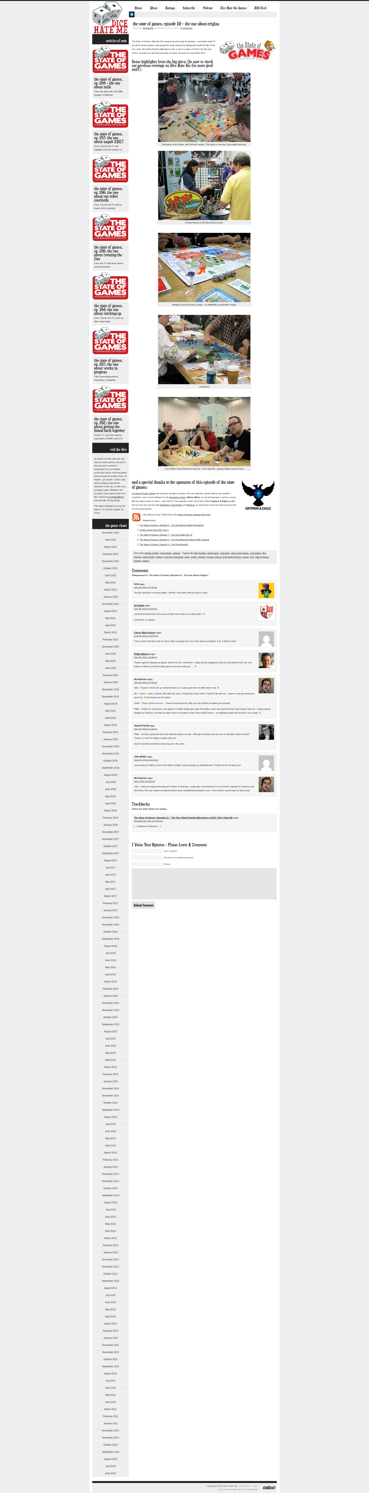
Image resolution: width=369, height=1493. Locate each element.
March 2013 (110, 1238)
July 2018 (111, 782)
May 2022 (110, 582)
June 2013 (110, 1216)
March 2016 (110, 981)
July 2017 (111, 867)
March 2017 (110, 896)
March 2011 (110, 1409)
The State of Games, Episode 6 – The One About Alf (164, 544)
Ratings (170, 8)
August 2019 (110, 703)
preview (210, 557)
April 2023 (110, 539)
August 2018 (110, 775)
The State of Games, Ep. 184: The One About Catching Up (108, 309)
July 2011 (111, 1380)
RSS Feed (260, 8)
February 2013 (110, 1245)
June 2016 (110, 960)
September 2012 (110, 1281)
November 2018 (110, 753)
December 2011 (110, 1345)
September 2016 (110, 939)
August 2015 (110, 1031)
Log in (255, 1486)
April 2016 (110, 974)
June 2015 (110, 1045)
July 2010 (111, 1466)
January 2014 (110, 1167)
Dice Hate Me (110, 17)
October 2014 (110, 1102)
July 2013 (111, 1209)
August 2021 (110, 611)
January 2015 (110, 1081)
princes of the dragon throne (228, 557)
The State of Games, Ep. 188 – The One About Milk (108, 82)
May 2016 (110, 967)
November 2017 (110, 839)
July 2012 (111, 1295)
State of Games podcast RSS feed (194, 514)
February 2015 (110, 1074)
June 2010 (110, 1473)
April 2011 (110, 1402)
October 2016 (110, 931)
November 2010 (110, 1437)
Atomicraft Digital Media (247, 1489)
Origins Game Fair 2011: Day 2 (154, 530)
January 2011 (110, 1423)
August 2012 (110, 1288)
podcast (176, 553)
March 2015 (110, 1067)
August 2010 (110, 1459)
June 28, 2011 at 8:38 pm (145, 657)
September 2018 (110, 768)
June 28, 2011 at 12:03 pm (146, 636)
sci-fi (251, 557)
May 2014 (110, 1138)
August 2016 (110, 946)
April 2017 (110, 889)
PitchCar (191, 505)
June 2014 (110, 1131)
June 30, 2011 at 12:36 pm (146, 760)
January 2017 (110, 910)
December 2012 (110, 1259)
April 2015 (110, 1060)
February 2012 (110, 1330)
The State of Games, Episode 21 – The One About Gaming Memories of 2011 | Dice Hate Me (183, 817)
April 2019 (110, 718)
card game (225, 553)
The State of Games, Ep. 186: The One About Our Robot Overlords (108, 194)
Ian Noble (139, 605)
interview (168, 557)
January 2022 (110, 597)
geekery (159, 557)
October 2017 (110, 846)
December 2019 (110, 689)
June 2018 (110, 789)
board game (213, 553)
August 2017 (110, 860)
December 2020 (110, 646)
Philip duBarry (142, 654)
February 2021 (110, 639)
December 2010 (110, 1430)
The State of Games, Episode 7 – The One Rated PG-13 (166, 535)
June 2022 (110, 575)
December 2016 (110, 917)
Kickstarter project (177, 497)
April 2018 (110, 803)
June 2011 (110, 1387)
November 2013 (110, 1181)
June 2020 (110, 654)
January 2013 (110, 1252)
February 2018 (110, 817)
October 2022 (110, 568)
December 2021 (110, 604)
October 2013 (110, 1188)
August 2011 (110, 1373)
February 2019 (110, 732)
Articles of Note (152, 553)
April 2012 (110, 1316)
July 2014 (111, 1124)
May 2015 (110, 1053)
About (153, 8)
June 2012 (110, 1302)
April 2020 (110, 668)
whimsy (146, 561)
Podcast (208, 8)
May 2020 (110, 661)
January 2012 (110, 1338)
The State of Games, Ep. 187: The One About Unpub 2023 (109, 137)
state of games (262, 557)
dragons (137, 557)
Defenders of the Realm (171, 505)
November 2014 (110, 1095)
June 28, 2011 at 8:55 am (145, 609)
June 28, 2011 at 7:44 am (145, 587)
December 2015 (110, 1003)
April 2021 (110, 625)
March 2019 (110, 725)
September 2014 (110, 1110)
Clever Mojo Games (144, 632)
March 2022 (110, 589)
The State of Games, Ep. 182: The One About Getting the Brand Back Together (109, 424)
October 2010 (110, 1445)
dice (264, 553)
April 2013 (110, 1231)
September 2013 (110, 1195)
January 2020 (110, 682)
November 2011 (110, 1352)
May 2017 (110, 882)
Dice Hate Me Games (233, 8)
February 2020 (110, 675)
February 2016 (110, 988)
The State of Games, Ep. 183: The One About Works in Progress (108, 366)
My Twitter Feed (132, 14)
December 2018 (110, 746)
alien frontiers (200, 553)
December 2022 (110, 561)
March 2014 (110, 1152)
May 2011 (111, 1395)
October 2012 (110, 1273)
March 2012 (110, 1323)
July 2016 (111, 953)
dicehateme (148, 28)
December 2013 (110, 1174)
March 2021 (110, 632)
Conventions (166, 553)
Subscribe (189, 8)
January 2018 (110, 825)
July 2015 (111, 1038)
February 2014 (110, 1159)
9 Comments (186, 28)
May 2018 (110, 796)
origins (194, 557)
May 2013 (110, 1224)
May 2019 (110, 711)
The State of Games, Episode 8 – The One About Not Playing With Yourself (174, 539)
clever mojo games (240, 553)
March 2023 (110, 547)
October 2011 (111, 1359)
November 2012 (110, 1266)
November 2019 (110, 696)
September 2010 (110, 1452)
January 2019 (110, 739)
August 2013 (110, 1202)
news (186, 557)
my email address (115, 497)
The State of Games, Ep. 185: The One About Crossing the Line (108, 252)
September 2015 (110, 1024)
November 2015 (110, 1010)
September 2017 (110, 853)
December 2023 (110, 532)
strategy (137, 561)
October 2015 (110, 1017)
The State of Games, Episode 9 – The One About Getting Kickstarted (172, 525)
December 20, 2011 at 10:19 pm (148, 821)
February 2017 (110, 903)
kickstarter (178, 557)
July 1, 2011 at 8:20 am (144, 781)
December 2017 (110, 832)
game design (149, 557)
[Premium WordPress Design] (269, 1492)
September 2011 (110, 1366)
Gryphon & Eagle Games (143, 493)
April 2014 (110, 1145)
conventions (255, 553)
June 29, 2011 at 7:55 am (145, 682)
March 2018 (110, 810)
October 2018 (110, 760)
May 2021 (110, 618)
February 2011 (110, 1416)
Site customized (226, 1489)
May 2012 (110, 1309)
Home (138, 8)
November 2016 (110, 924)
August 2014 (110, 1117)
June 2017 (110, 874)
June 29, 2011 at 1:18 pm (145, 729)
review (245, 557)
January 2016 (110, 996)
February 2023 (110, 554)
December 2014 (110, 1088)
